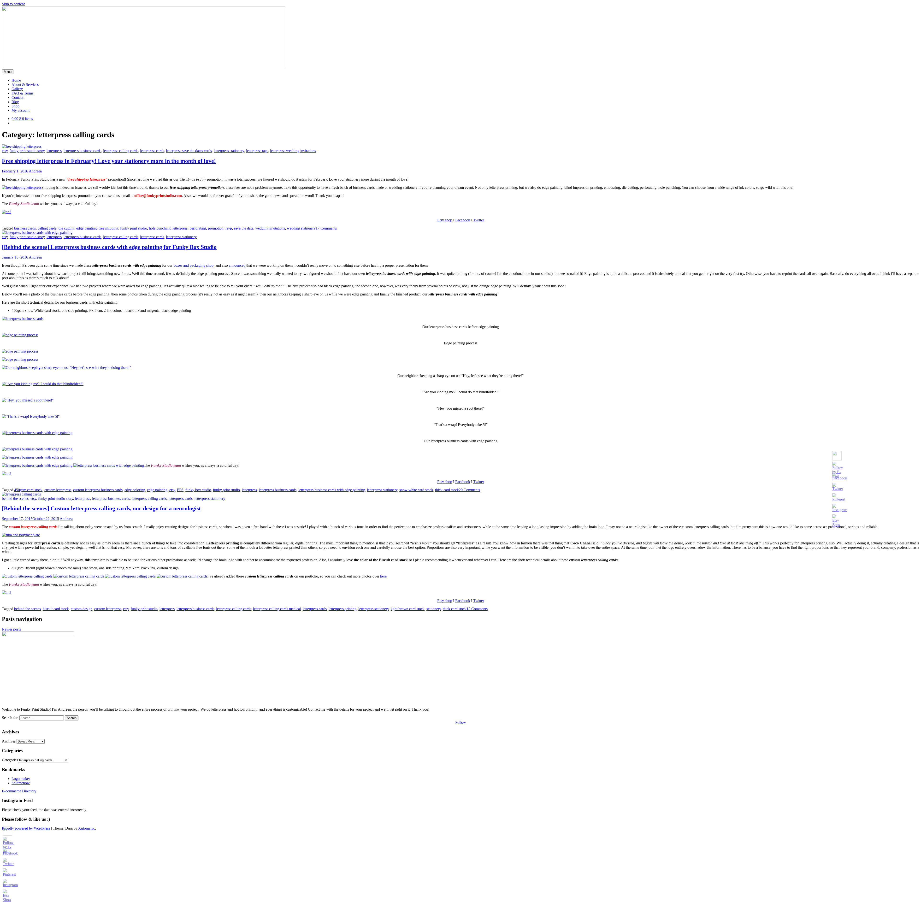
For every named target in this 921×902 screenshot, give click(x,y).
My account (21, 110)
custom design (81, 609)
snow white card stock (416, 490)
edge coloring (134, 490)
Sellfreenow (21, 783)
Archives (9, 741)
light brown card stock (408, 609)
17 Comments (326, 228)
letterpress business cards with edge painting (331, 490)
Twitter (478, 220)
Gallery (17, 89)
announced (237, 265)
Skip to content (13, 4)
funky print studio (133, 228)
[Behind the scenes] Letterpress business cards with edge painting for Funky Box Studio (109, 247)
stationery (433, 609)
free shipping (108, 228)
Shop (15, 106)
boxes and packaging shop (193, 265)
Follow (460, 722)
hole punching (160, 228)
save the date (243, 228)
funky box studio (198, 490)
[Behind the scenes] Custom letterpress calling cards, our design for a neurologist (101, 508)
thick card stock (447, 490)
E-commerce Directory (19, 791)
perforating (197, 228)
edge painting (86, 228)
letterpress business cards (82, 151)
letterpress (54, 151)
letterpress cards (152, 151)
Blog (15, 102)
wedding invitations (270, 228)
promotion (216, 228)
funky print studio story (27, 151)
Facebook (462, 220)
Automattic (86, 828)
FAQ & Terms (22, 93)
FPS (180, 490)
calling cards (47, 228)
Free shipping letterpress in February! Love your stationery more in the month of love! (109, 161)
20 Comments (469, 490)
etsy (5, 151)
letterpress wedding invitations (293, 151)
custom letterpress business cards (98, 490)
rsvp (228, 228)
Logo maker (21, 779)
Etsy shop (444, 220)
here (383, 576)
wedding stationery (301, 228)
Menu (8, 72)
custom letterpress (57, 490)
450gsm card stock (28, 490)
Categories (10, 760)
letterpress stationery (229, 151)
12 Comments (477, 609)
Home (16, 80)
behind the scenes (15, 498)
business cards (25, 228)
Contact (17, 97)
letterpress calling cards (120, 151)
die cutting (66, 228)
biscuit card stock (56, 609)
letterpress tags (257, 151)
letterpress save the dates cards (189, 151)
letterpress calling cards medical (277, 609)
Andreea (35, 171)
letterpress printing (342, 609)
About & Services (25, 85)
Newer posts (11, 629)
